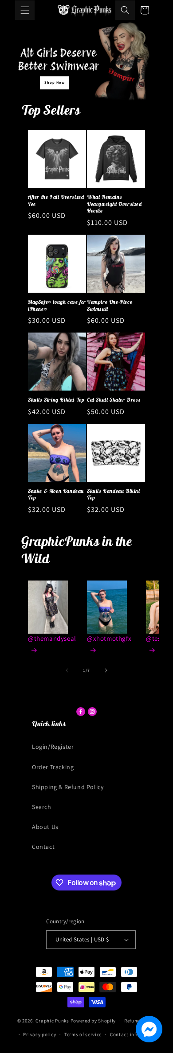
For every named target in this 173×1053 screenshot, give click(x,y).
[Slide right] (106, 670)
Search (41, 807)
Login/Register (53, 747)
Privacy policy (39, 1034)
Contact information (134, 1034)
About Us (45, 827)
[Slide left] (67, 670)
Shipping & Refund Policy (67, 787)
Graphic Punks (52, 1021)
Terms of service (83, 1034)
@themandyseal (52, 638)
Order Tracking (53, 767)
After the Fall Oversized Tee (56, 200)
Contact (43, 847)
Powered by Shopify (93, 1021)
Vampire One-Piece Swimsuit (109, 305)
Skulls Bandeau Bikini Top (113, 494)
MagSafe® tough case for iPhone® (57, 305)
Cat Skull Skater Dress (114, 399)
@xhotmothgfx (109, 638)
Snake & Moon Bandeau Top (56, 494)
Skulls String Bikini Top (56, 399)
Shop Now (54, 82)
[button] (25, 10)
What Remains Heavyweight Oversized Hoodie (114, 204)
